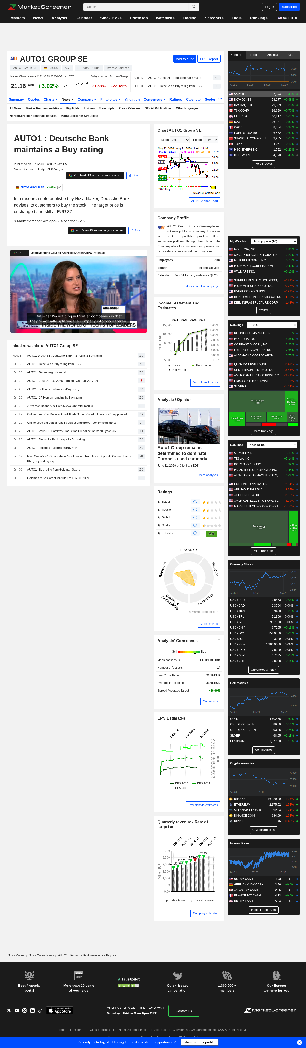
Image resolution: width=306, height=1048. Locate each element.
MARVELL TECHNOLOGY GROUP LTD (258, 506)
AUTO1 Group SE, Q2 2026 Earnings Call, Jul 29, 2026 (63, 381)
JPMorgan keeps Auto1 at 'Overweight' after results (60, 406)
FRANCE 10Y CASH (247, 895)
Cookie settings (100, 1029)
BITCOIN (240, 798)
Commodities (239, 683)
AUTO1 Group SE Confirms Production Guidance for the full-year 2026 (72, 431)
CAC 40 (239, 127)
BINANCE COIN (244, 815)
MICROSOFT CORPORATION (253, 266)
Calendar (84, 18)
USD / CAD (237, 605)
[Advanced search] (194, 7)
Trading (190, 18)
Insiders (89, 108)
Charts (49, 99)
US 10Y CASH (243, 879)
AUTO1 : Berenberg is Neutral (46, 372)
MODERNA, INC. (245, 249)
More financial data (205, 382)
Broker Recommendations (44, 108)
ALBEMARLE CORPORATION (253, 355)
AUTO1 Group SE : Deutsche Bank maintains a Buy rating (176, 77)
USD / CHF (237, 661)
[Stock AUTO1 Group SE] (58, 187)
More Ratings (209, 623)
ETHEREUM (242, 804)
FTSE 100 (240, 116)
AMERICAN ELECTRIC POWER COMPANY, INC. (258, 375)
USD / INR (237, 622)
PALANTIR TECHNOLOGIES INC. (256, 470)
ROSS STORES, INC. (248, 464)
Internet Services (209, 268)
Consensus (153, 99)
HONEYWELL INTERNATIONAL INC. (258, 297)
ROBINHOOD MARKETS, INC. (253, 333)
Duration (163, 139)
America (272, 54)
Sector (210, 99)
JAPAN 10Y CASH (246, 890)
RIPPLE (239, 821)
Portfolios (139, 18)
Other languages (187, 108)
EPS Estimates (171, 718)
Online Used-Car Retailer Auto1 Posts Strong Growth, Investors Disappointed (77, 414)
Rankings (259, 18)
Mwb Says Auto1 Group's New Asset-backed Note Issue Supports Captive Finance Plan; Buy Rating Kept (80, 459)
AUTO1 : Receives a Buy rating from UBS (175, 86)
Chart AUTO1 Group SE (180, 130)
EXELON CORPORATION (251, 484)
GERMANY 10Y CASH (248, 884)
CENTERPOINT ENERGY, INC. (254, 370)
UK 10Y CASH (243, 901)
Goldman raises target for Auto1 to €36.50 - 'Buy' (58, 478)
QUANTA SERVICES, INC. (251, 364)
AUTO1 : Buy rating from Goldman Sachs (53, 469)
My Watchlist (239, 241)
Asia (290, 54)
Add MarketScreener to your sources (97, 175)
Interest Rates (240, 843)
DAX (237, 122)
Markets (18, 18)
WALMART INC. (244, 271)
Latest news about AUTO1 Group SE (44, 346)
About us (160, 1029)
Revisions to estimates (203, 805)
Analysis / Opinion (175, 400)
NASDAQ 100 (243, 105)
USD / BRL (237, 616)
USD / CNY (237, 627)
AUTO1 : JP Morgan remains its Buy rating (54, 397)
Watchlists (165, 18)
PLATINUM (237, 741)
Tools (237, 18)
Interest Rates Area (263, 910)
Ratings (175, 99)
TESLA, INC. (242, 458)
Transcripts (107, 108)
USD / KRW (237, 644)
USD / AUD (237, 639)
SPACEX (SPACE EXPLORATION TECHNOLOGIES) (258, 255)
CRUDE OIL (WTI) (242, 724)
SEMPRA (240, 386)
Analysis (59, 18)
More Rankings (263, 431)
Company (86, 99)
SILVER (235, 735)
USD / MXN (237, 611)
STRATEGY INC (244, 453)
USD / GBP (237, 655)
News (38, 18)
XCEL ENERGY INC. (247, 495)
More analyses (208, 475)
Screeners (214, 18)
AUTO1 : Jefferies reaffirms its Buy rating (53, 389)
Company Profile (173, 218)
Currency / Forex (241, 564)
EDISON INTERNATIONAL (251, 381)
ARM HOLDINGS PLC (248, 489)
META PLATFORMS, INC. (250, 260)
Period (197, 139)
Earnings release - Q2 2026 (203, 275)
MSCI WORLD (243, 155)
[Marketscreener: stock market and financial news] (39, 7)
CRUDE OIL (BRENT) (244, 730)
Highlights (73, 108)
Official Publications (158, 108)
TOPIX (238, 144)
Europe (254, 54)
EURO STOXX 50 (245, 133)
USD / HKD (237, 650)
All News (16, 108)
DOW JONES (242, 99)
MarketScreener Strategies (79, 116)
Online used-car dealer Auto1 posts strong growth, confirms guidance (72, 422)
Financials (109, 99)
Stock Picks (111, 18)
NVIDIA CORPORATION (249, 291)
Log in (269, 7)
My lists (263, 310)
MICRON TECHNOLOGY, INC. (253, 285)
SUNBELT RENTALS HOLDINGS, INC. (258, 280)
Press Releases (130, 108)
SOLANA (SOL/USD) (247, 810)
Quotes (34, 99)
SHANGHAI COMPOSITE (250, 138)
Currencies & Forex (263, 669)
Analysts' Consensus (178, 641)
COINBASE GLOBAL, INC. (251, 344)
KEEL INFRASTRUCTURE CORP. (256, 302)
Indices (238, 54)
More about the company (202, 286)
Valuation (132, 99)
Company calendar (205, 913)
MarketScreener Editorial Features (33, 116)
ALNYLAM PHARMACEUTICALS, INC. (258, 475)
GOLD (234, 719)
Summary (16, 99)
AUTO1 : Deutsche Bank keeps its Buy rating (56, 439)
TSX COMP (241, 110)
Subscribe (289, 7)
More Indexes (264, 163)
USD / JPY (237, 633)
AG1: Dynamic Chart (204, 201)
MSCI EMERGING (245, 149)
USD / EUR (237, 600)
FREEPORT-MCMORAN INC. (253, 350)
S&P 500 (240, 94)
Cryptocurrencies (242, 763)
